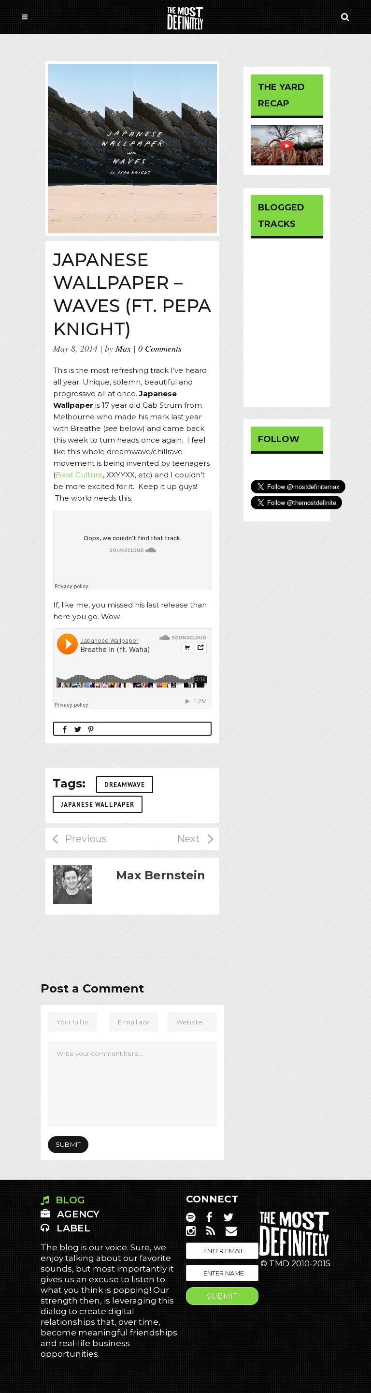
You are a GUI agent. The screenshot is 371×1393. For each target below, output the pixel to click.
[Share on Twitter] (77, 728)
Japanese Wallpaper (97, 804)
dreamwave (124, 785)
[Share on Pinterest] (90, 728)
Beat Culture (79, 474)
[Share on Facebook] (64, 728)
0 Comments (160, 348)
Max (123, 348)
